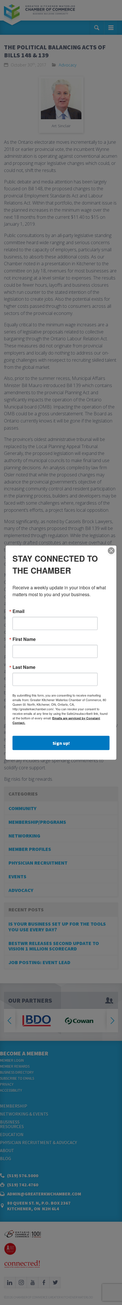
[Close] (111, 550)
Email (18, 611)
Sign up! (61, 743)
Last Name (23, 667)
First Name (24, 639)
